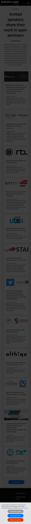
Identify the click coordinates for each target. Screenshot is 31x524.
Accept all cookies (15, 515)
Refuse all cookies (15, 520)
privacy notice (24, 508)
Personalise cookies (15, 511)
